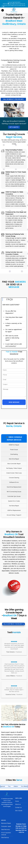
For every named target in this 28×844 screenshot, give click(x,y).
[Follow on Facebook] (7, 812)
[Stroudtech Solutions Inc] (14, 10)
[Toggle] (3, 311)
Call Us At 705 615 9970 (14, 2)
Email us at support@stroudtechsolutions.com (14, 3)
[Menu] (2, 10)
